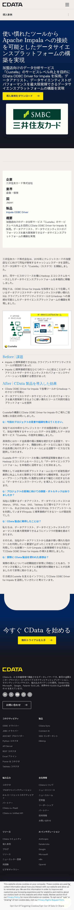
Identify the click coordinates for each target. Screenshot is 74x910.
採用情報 (43, 815)
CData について (46, 785)
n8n (40, 859)
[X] (11, 694)
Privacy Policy (13, 897)
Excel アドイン (10, 756)
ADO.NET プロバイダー (13, 736)
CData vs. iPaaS (10, 808)
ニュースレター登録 (12, 859)
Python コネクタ (10, 741)
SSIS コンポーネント (48, 736)
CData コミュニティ (12, 839)
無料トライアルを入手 (34, 640)
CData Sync (44, 725)
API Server (8, 746)
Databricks (44, 844)
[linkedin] (5, 694)
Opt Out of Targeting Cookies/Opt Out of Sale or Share (37, 906)
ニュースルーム (46, 795)
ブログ (6, 849)
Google (42, 849)
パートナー (8, 803)
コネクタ (7, 785)
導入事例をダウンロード (19, 95)
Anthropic (44, 839)
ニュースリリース (47, 790)
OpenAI (42, 864)
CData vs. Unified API (13, 813)
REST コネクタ (9, 751)
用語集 (6, 864)
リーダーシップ (46, 805)
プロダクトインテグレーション (17, 790)
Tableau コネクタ (11, 766)
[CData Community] (29, 694)
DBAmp (42, 741)
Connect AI (44, 731)
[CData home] (15, 4)
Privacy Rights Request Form (51, 900)
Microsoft (43, 854)
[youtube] (17, 694)
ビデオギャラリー (11, 869)
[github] (23, 694)
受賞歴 (42, 800)
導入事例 (7, 844)
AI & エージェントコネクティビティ (18, 796)
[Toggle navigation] (67, 4)
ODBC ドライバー (11, 725)
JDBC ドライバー (11, 731)
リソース (7, 854)
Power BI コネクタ (11, 761)
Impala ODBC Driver (17, 212)
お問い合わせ (13, 705)
